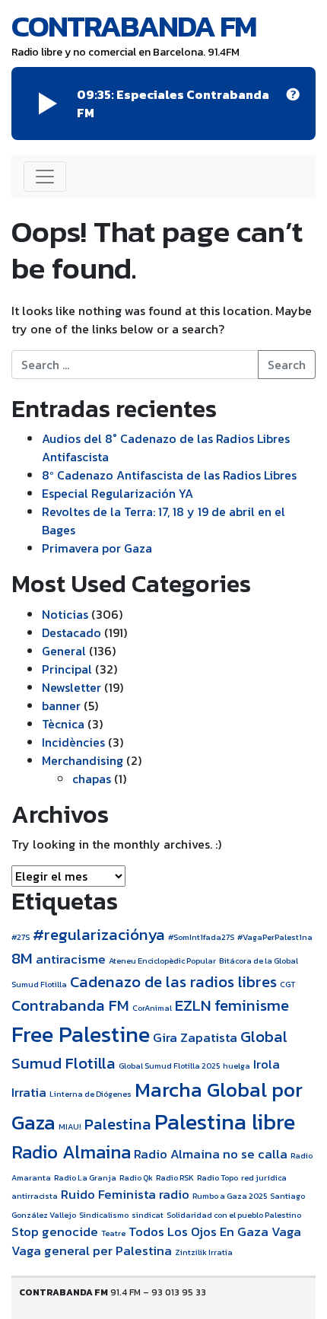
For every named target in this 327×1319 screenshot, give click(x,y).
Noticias (65, 614)
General (64, 651)
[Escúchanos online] (293, 103)
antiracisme (71, 959)
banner (61, 705)
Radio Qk (136, 1177)
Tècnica (63, 724)
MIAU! (70, 1126)
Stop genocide (54, 1231)
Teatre (113, 1233)
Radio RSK (175, 1177)
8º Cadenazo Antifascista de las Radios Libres (169, 475)
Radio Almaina (71, 1152)
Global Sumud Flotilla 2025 (169, 1065)
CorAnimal (152, 1008)
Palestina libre (224, 1122)
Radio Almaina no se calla (210, 1154)
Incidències (73, 742)
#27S (20, 937)
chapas (91, 778)
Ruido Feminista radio (125, 1194)
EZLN (193, 1005)
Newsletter (71, 687)
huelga (236, 1065)
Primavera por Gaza (97, 548)
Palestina (117, 1124)
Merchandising (82, 760)
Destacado (71, 632)
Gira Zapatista (195, 1037)
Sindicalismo (104, 1215)
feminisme (251, 1005)
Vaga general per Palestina (91, 1250)
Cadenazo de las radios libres (173, 981)
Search (287, 364)
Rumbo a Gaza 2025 (229, 1196)
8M (22, 958)
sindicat (148, 1215)
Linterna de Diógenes (90, 1094)
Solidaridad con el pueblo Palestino (234, 1215)
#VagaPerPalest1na (275, 937)
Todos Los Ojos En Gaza (198, 1231)
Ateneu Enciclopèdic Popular (162, 960)
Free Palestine (80, 1034)
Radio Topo (217, 1177)
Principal (67, 669)
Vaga (286, 1231)
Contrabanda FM (133, 26)
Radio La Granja (85, 1177)
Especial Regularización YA (117, 493)
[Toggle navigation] (45, 176)
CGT (287, 984)
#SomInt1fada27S (201, 937)
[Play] (48, 103)
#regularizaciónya (99, 934)
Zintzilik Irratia (204, 1252)
